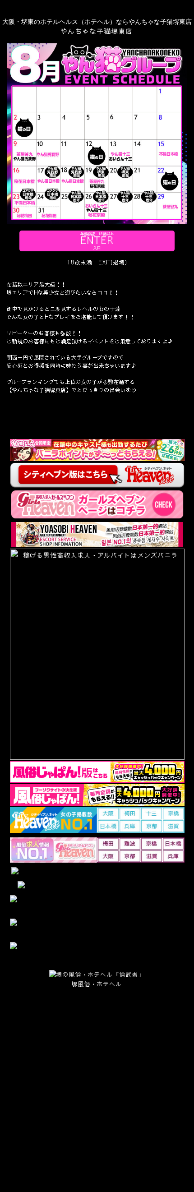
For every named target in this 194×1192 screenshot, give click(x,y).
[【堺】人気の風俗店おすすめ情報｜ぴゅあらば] (97, 886)
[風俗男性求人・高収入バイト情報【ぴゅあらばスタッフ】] (97, 928)
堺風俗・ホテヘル (97, 984)
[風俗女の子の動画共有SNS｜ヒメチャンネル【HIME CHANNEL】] (97, 951)
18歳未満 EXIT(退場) (97, 262)
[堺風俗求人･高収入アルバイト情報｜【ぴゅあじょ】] (97, 904)
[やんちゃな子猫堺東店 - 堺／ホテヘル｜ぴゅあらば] (97, 872)
